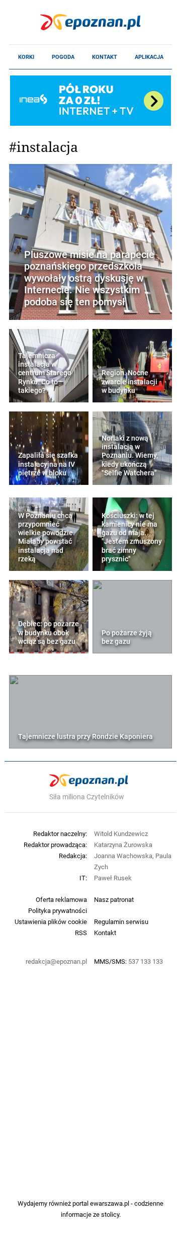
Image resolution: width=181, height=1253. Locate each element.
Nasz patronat (114, 899)
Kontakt (104, 57)
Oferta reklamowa (61, 899)
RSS (81, 933)
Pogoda (63, 57)
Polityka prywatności (57, 910)
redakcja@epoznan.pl (56, 961)
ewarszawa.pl (109, 1203)
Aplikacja (149, 57)
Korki (26, 57)
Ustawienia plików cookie (51, 921)
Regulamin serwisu (121, 921)
